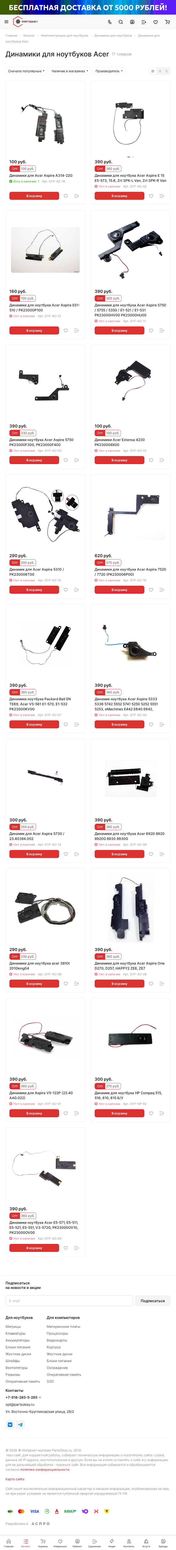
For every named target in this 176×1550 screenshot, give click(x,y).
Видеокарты (57, 1340)
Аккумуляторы (18, 1340)
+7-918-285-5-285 (21, 1397)
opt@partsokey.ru (20, 1404)
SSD (50, 1381)
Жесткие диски (18, 1354)
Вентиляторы (17, 1368)
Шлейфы (13, 1361)
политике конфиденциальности (44, 1469)
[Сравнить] (76, 196)
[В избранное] (66, 196)
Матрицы (13, 1326)
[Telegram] (20, 1424)
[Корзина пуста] (167, 21)
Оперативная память (23, 1381)
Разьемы (13, 1374)
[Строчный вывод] (159, 71)
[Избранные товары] (156, 21)
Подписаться (153, 1301)
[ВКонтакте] (10, 1424)
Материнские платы (63, 1326)
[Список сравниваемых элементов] (144, 21)
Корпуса (53, 1347)
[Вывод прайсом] (166, 71)
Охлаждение (57, 1368)
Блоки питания (18, 1347)
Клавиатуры (15, 1333)
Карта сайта (15, 1479)
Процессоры (57, 1333)
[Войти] (132, 21)
